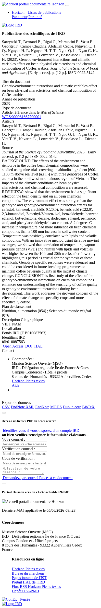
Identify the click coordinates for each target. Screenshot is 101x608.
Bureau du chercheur (28, 573)
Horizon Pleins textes (28, 381)
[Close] (4, 412)
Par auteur (19, 17)
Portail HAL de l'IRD (28, 582)
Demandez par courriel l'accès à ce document (37, 478)
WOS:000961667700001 (21, 117)
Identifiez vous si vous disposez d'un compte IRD (40, 430)
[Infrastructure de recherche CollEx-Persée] (16, 599)
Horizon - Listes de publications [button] (36, 12)
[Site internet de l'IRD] (12, 25)
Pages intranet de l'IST (29, 578)
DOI (28, 346)
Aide (15, 385)
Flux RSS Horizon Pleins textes (36, 586)
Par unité (35, 17)
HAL (38, 346)
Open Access (13, 346)
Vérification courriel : (18, 449)
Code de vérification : (18, 458)
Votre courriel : (13, 439)
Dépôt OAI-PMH (25, 591)
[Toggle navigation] (67, 5)
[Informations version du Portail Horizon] (12, 604)
